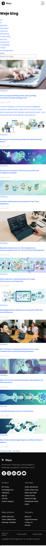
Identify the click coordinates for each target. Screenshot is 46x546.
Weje (2, 53)
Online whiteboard (31, 487)
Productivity (5, 36)
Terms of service (5, 534)
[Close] (1, 545)
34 (14, 451)
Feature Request (8, 501)
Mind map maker (31, 493)
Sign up (4, 495)
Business (3, 25)
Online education (8, 516)
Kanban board (30, 495)
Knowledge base (8, 490)
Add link (27, 525)
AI (1, 22)
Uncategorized (6, 50)
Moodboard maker (31, 501)
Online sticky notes (32, 490)
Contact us (29, 522)
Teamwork (4, 42)
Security (3, 39)
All (1, 20)
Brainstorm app (30, 498)
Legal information (31, 519)
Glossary (4, 31)
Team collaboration (9, 519)
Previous (3, 451)
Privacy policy (22, 534)
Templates (5, 45)
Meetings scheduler (9, 522)
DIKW (27, 504)
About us (28, 516)
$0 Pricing (5, 487)
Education (4, 28)
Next (18, 451)
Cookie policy (37, 534)
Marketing (4, 34)
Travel (3, 47)
